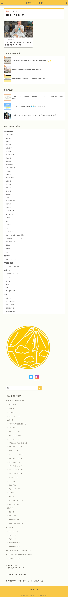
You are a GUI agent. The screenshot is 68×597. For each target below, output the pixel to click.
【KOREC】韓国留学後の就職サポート (19, 554)
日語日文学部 (10, 308)
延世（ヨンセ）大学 (15, 435)
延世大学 (8, 138)
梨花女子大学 (10, 155)
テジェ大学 (12, 481)
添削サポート (13, 539)
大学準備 (7, 245)
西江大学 (8, 145)
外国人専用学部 (10, 311)
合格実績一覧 (13, 405)
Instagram (36, 380)
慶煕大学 (8, 161)
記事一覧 (7, 270)
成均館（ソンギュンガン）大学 (18, 443)
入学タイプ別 (8, 214)
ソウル (8, 281)
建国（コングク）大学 (15, 462)
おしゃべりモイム (11, 242)
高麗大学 (8, 141)
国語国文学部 (10, 305)
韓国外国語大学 (10, 164)
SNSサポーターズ (11, 232)
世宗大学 (8, 184)
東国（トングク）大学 (15, 474)
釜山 (7, 284)
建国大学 (8, 171)
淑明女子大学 (10, 178)
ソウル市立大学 (10, 168)
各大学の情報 (8, 131)
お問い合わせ (13, 412)
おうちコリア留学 (34, 2)
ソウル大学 (9, 135)
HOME (35, 589)
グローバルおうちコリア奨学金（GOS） (20, 550)
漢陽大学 (8, 151)
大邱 (7, 288)
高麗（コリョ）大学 (15, 432)
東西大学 (8, 207)
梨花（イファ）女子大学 (16, 454)
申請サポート (13, 535)
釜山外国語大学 (10, 201)
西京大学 (8, 188)
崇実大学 (8, 181)
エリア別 (7, 277)
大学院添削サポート (15, 543)
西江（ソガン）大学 (15, 439)
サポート (10, 527)
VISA (7, 252)
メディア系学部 (10, 301)
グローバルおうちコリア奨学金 (15, 235)
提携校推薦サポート (15, 547)
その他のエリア (10, 291)
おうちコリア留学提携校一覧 (17, 424)
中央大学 (8, 158)
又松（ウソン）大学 (15, 489)
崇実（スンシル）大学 (15, 466)
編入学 (8, 221)
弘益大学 (8, 174)
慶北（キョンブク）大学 (16, 500)
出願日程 (11, 408)
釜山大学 (8, 191)
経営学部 (8, 298)
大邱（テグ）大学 (14, 504)
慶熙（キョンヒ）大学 (15, 458)
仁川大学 (8, 197)
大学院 (8, 218)
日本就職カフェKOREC (12, 267)
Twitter (30, 380)
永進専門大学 (10, 211)
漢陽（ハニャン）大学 (15, 447)
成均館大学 (9, 148)
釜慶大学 (8, 204)
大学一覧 (10, 420)
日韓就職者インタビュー (13, 274)
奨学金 (8, 249)
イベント (7, 228)
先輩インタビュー (11, 259)
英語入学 (8, 224)
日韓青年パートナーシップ (14, 238)
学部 (5, 295)
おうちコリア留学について (15, 401)
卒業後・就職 (8, 263)
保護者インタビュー (15, 520)
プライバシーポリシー (15, 416)
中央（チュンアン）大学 (16, 470)
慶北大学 (8, 194)
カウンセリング (13, 531)
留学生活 (7, 256)
